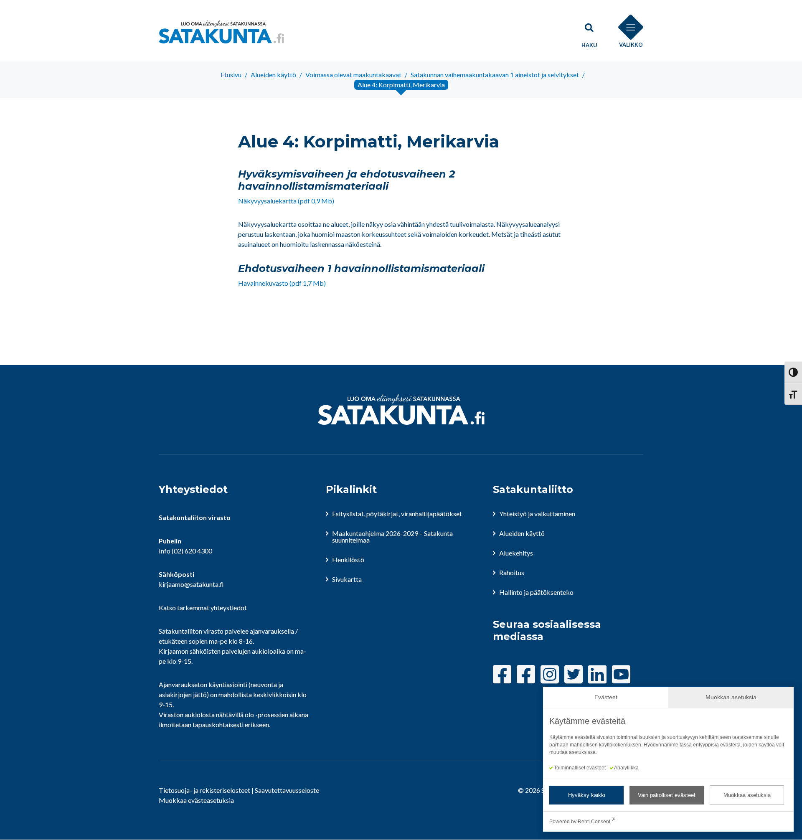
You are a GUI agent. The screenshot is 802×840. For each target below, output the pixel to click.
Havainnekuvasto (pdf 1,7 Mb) (282, 283)
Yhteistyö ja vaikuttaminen (537, 514)
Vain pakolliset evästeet (666, 795)
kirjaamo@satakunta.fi (191, 584)
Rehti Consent (594, 822)
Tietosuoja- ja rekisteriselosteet (204, 790)
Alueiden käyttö (522, 533)
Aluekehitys (516, 553)
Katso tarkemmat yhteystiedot (203, 608)
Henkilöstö (348, 559)
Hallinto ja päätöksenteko (536, 592)
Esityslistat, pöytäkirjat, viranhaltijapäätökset (397, 514)
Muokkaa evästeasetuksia (196, 800)
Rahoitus (511, 572)
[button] (589, 31)
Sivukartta (347, 579)
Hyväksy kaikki (586, 795)
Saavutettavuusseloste (287, 790)
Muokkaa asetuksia (747, 795)
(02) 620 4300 (192, 551)
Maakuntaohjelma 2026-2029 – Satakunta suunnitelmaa (392, 536)
